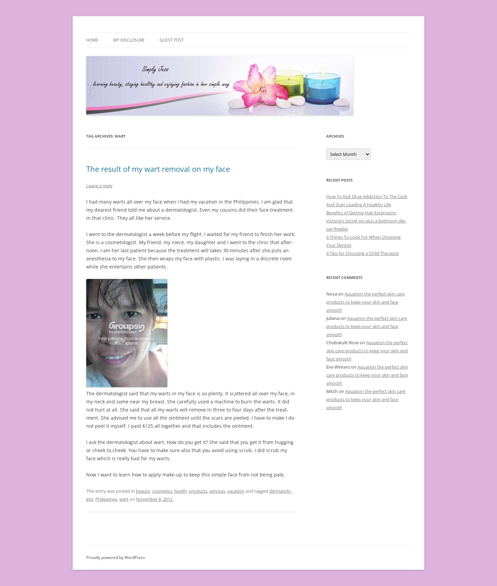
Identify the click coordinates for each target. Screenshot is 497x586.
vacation (235, 491)
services (217, 491)
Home (92, 40)
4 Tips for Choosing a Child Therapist (362, 253)
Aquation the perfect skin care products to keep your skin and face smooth (365, 302)
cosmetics (162, 491)
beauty (143, 491)
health (180, 491)
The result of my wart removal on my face (158, 169)
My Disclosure (129, 40)
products (198, 491)
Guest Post (172, 40)
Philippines (106, 499)
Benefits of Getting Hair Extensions (361, 213)
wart (123, 499)
